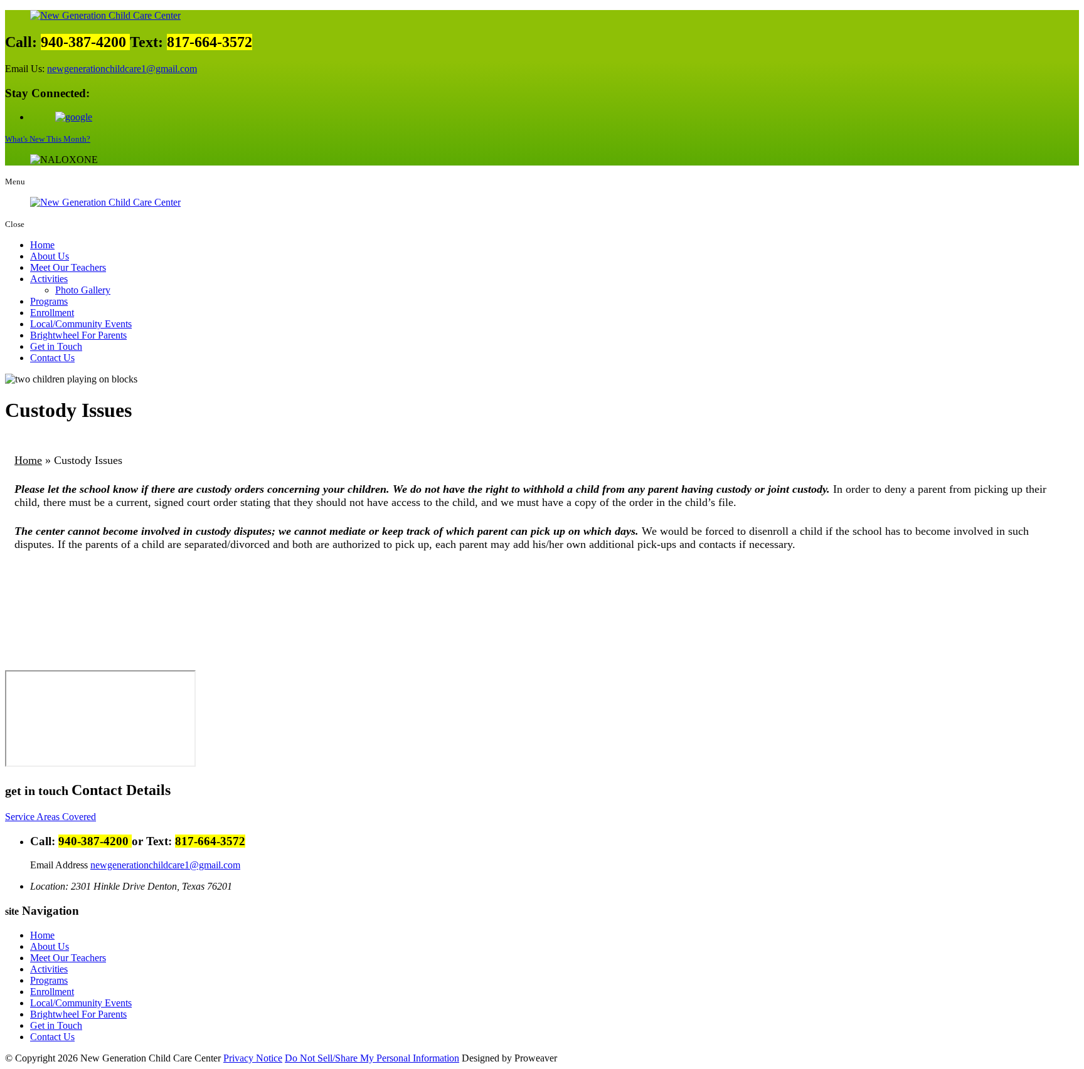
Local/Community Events (81, 324)
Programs (49, 301)
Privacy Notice (252, 1058)
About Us (49, 256)
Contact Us (52, 357)
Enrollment (52, 312)
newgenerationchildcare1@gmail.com (122, 68)
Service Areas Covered (50, 816)
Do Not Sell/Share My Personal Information (372, 1058)
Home (42, 245)
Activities (49, 278)
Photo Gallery (82, 290)
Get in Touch (56, 346)
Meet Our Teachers (68, 267)
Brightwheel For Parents (78, 335)
